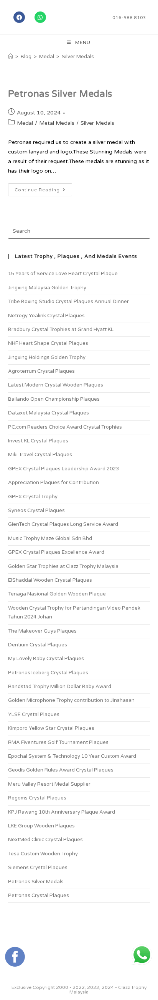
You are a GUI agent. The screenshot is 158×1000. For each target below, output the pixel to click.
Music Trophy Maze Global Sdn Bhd (50, 538)
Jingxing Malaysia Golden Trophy (47, 288)
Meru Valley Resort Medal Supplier (49, 784)
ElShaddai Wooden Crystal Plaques (50, 580)
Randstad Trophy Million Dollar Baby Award (59, 687)
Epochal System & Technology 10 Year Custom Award (72, 756)
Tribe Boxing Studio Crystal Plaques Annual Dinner (68, 302)
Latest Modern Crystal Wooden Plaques (55, 385)
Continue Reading (43, 187)
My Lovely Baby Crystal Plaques (46, 659)
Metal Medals (56, 123)
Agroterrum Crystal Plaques (41, 371)
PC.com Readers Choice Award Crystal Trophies (65, 427)
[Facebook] (19, 17)
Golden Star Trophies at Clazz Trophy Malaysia (63, 566)
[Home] (10, 57)
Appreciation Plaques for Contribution (53, 483)
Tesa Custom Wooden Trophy (43, 854)
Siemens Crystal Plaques (37, 868)
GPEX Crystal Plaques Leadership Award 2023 (63, 469)
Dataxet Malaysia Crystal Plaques (48, 413)
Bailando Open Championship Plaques (54, 399)
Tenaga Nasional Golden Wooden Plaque (57, 594)
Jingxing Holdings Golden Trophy (47, 357)
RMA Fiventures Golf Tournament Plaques (58, 742)
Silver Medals (78, 57)
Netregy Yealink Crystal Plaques (46, 316)
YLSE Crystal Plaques (33, 714)
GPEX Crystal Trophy (33, 497)
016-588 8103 (129, 17)
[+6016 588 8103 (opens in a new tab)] (142, 955)
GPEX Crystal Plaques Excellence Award (56, 552)
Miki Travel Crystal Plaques (40, 455)
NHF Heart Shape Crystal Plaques (48, 343)
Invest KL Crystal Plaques (38, 441)
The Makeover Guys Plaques (42, 631)
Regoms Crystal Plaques (37, 798)
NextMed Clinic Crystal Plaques (45, 840)
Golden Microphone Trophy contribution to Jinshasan (71, 700)
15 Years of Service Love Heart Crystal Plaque (63, 274)
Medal (25, 123)
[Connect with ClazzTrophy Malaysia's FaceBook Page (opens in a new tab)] (15, 956)
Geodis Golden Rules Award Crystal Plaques (61, 770)
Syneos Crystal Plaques (36, 510)
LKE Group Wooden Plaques (41, 826)
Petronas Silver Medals (60, 94)
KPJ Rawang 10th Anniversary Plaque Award (61, 812)
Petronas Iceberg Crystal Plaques (48, 673)
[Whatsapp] (40, 17)
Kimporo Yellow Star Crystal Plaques (51, 728)
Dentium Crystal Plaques (37, 645)
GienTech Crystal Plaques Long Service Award (63, 524)
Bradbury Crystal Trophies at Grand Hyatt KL (61, 329)
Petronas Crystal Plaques (38, 895)
